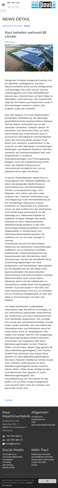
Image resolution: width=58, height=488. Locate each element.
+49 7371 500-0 (14, 436)
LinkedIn (6, 462)
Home (34, 465)
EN (13, 2)
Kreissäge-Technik (12, 26)
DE (8, 2)
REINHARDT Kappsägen (42, 460)
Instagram (7, 465)
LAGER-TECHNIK (38, 462)
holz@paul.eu (13, 443)
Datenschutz (38, 419)
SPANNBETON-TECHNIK (42, 457)
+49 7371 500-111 (14, 440)
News (27, 26)
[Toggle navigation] (3, 5)
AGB (33, 422)
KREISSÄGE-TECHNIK (40, 454)
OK (47, 481)
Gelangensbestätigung (43, 425)
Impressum (37, 417)
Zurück (8, 400)
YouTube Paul (9, 454)
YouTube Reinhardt (12, 457)
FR (18, 2)
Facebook (7, 460)
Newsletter (8, 467)
